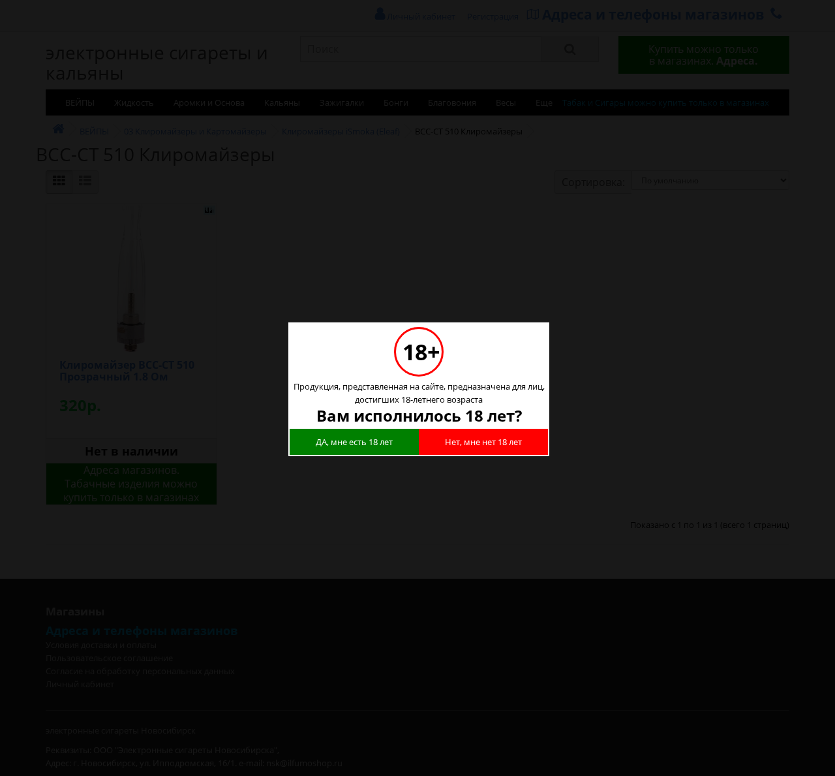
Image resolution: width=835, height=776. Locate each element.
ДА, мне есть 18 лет (354, 442)
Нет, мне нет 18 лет (483, 442)
